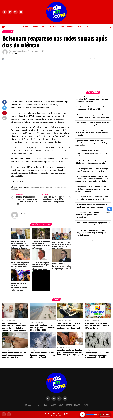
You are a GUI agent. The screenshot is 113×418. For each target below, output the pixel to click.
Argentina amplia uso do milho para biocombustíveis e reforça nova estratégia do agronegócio (93, 143)
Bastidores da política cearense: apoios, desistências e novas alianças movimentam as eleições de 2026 (92, 189)
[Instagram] (9, 414)
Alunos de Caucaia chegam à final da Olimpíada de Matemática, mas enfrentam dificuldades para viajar (91, 99)
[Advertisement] (93, 73)
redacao (14, 53)
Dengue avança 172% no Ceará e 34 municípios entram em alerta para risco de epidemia (91, 133)
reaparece (50, 187)
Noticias (26, 26)
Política (53, 26)
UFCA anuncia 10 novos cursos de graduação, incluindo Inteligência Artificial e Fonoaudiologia (93, 215)
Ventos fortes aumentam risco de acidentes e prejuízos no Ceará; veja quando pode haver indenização (92, 233)
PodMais (78, 26)
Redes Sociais (61, 187)
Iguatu (61, 26)
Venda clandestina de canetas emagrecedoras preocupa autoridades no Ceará (91, 153)
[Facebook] (4, 414)
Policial (36, 26)
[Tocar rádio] (82, 414)
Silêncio (15, 189)
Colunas (70, 26)
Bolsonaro (35, 187)
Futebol (44, 26)
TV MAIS (87, 26)
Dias (42, 187)
